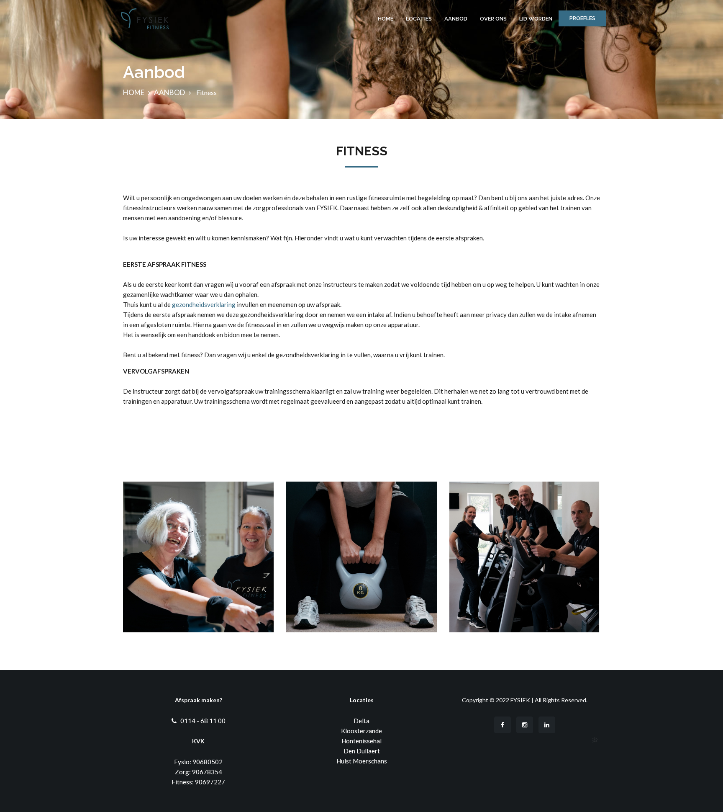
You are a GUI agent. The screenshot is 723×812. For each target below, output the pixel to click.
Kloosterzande (361, 731)
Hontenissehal (361, 741)
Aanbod (455, 18)
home (133, 92)
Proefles (582, 18)
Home (385, 18)
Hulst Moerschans (361, 761)
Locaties (419, 18)
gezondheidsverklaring (204, 304)
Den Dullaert (362, 751)
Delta (361, 720)
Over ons (493, 18)
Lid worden (535, 18)
